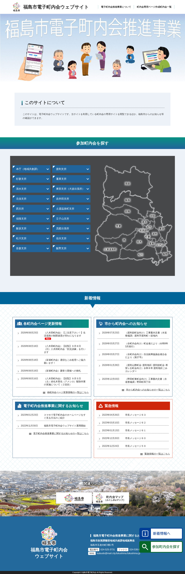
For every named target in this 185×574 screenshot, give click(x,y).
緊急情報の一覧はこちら (157, 454)
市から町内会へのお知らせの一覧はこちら (148, 390)
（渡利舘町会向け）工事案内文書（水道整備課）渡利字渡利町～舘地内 (146, 334)
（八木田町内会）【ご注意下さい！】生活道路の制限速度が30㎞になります (65, 335)
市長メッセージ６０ (135, 438)
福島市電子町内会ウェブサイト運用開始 (65, 425)
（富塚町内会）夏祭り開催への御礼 (62, 370)
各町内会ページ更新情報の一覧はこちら (68, 392)
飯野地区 (59, 255)
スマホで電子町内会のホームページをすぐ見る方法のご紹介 (65, 416)
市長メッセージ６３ (135, 415)
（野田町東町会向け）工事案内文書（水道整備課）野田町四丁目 (146, 380)
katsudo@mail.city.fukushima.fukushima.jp (118, 553)
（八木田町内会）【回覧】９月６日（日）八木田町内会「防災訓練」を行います (65, 349)
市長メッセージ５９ (135, 446)
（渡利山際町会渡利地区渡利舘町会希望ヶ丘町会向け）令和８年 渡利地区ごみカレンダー (146, 368)
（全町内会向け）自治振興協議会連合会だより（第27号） (146, 356)
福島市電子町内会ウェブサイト (49, 553)
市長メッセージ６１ (135, 430)
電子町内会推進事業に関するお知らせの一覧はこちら (61, 433)
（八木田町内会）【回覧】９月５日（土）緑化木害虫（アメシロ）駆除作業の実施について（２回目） (65, 381)
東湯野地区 (20, 257)
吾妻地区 (19, 255)
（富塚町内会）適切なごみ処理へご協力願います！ (65, 361)
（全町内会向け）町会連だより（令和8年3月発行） (146, 345)
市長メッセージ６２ (135, 422)
